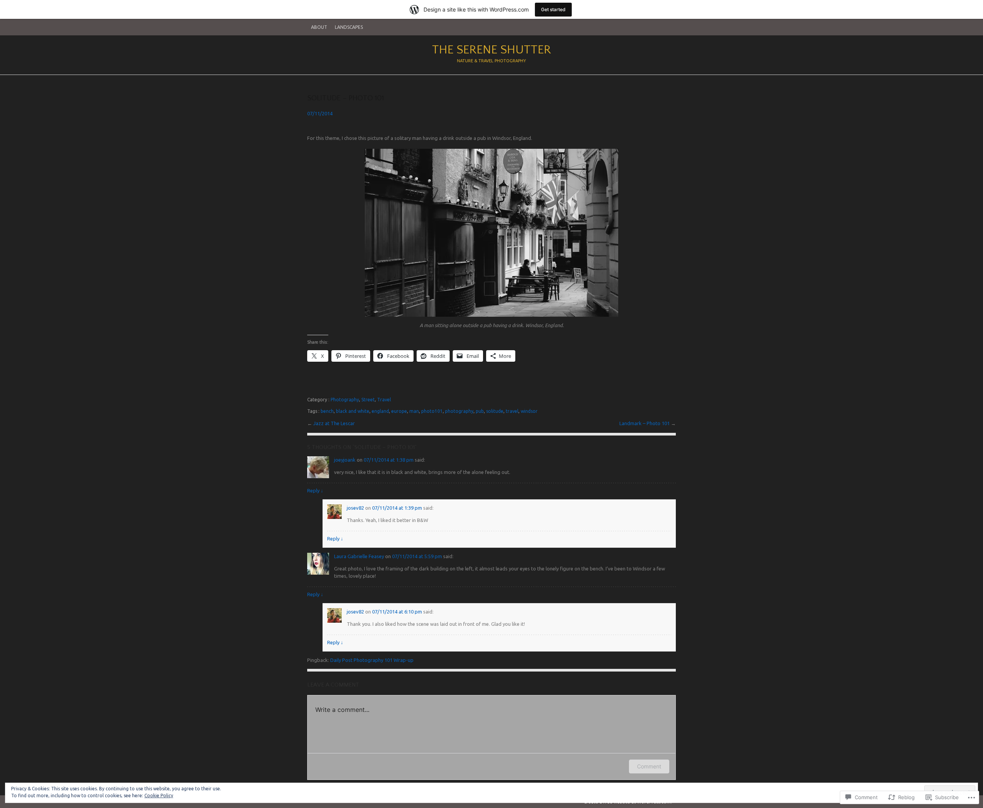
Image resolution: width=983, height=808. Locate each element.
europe (399, 411)
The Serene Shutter (491, 50)
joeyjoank (345, 459)
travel (512, 411)
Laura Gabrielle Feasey (359, 556)
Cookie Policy (158, 795)
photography (459, 411)
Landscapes (349, 27)
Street (368, 399)
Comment (649, 766)
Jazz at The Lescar (334, 423)
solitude (494, 411)
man (414, 411)
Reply (315, 490)
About (319, 27)
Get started (553, 9)
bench (327, 411)
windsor (529, 411)
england (380, 411)
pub (480, 411)
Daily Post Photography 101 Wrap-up (372, 660)
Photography (345, 399)
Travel (384, 399)
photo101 (432, 411)
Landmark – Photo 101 (645, 423)
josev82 (355, 507)
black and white (352, 411)
